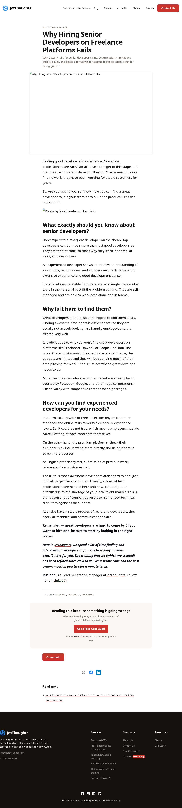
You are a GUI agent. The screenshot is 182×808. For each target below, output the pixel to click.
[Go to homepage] (14, 732)
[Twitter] (88, 792)
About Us (122, 8)
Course (108, 8)
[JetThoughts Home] (17, 8)
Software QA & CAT (101, 778)
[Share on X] (83, 672)
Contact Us (168, 8)
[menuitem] (67, 8)
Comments (53, 657)
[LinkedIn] (94, 792)
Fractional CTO (99, 740)
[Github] (99, 792)
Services (67, 8)
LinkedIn (60, 580)
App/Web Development (103, 763)
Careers (149, 8)
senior (61, 595)
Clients (136, 8)
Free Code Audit (131, 751)
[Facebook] (82, 792)
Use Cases (82, 8)
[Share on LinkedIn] (98, 672)
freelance (73, 595)
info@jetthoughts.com (12, 752)
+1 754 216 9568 (8, 758)
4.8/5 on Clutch (79, 636)
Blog (96, 8)
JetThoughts (62, 545)
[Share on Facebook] (91, 672)
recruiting (88, 595)
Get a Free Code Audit (91, 628)
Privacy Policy (113, 800)
